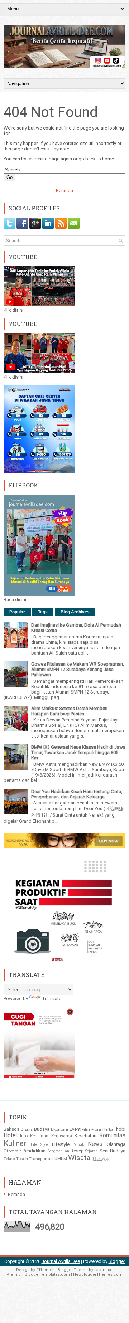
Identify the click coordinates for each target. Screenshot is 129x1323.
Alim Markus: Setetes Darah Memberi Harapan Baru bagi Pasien (69, 711)
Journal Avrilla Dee (61, 1261)
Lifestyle (61, 1144)
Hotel (10, 1135)
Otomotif (12, 1150)
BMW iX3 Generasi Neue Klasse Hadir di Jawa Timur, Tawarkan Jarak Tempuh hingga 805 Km (78, 752)
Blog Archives (75, 611)
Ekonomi (59, 1129)
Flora (96, 1129)
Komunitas (112, 1135)
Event (75, 1129)
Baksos (11, 1129)
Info (24, 1135)
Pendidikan (34, 1150)
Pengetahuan (58, 1151)
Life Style (39, 1144)
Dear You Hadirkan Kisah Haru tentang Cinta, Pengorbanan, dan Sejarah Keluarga (76, 794)
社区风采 (101, 1158)
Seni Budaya (112, 1150)
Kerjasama (61, 1135)
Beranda (64, 190)
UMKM (60, 1158)
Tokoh (22, 1158)
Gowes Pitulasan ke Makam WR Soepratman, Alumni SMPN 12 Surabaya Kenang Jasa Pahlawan (77, 669)
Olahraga (116, 1144)
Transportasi (41, 1158)
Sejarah (91, 1151)
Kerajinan (39, 1135)
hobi (120, 1129)
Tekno (9, 1158)
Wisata (79, 1157)
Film (86, 1129)
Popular (17, 611)
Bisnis (27, 1129)
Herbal (108, 1129)
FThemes (45, 1270)
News (95, 1144)
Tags (43, 611)
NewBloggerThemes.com (98, 1274)
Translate (51, 998)
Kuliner (15, 1143)
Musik (78, 1144)
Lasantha (102, 1270)
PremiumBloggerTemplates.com (38, 1274)
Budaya (41, 1129)
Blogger (117, 1261)
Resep (77, 1150)
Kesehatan (85, 1135)
